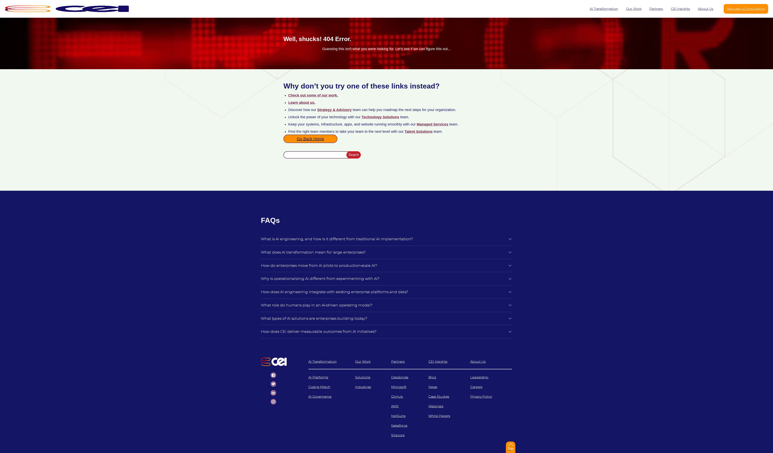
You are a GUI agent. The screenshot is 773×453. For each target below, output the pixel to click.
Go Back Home (310, 139)
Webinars (435, 406)
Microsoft (398, 387)
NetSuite (398, 416)
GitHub (397, 396)
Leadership (479, 377)
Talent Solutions (419, 132)
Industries (363, 387)
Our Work (362, 361)
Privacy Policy (481, 396)
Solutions (362, 377)
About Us (478, 361)
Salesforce (399, 425)
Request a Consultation (746, 9)
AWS (395, 406)
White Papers (439, 416)
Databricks (399, 377)
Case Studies (438, 396)
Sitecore (398, 435)
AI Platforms (318, 377)
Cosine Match (319, 387)
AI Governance (320, 396)
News (432, 387)
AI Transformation (322, 361)
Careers (476, 387)
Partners (398, 361)
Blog (432, 377)
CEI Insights (437, 361)
